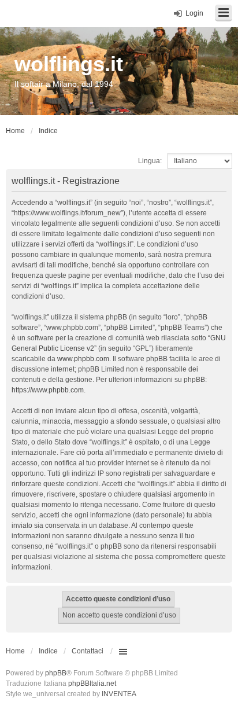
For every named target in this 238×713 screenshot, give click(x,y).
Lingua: (150, 161)
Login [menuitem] (194, 13)
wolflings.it (68, 64)
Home (15, 651)
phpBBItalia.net (92, 683)
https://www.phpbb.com (48, 390)
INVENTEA (119, 694)
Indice (48, 651)
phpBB (55, 673)
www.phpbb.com (83, 359)
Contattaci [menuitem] (87, 651)
